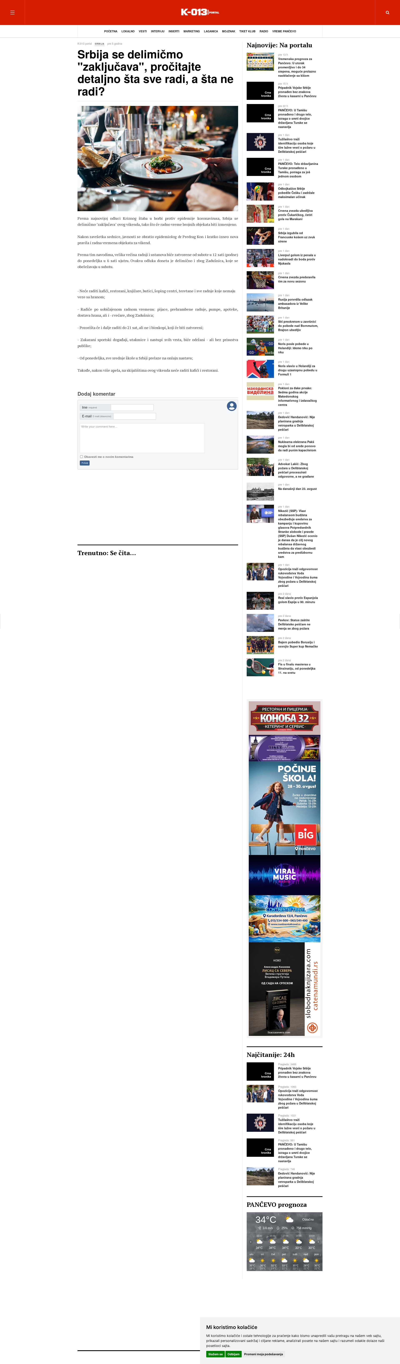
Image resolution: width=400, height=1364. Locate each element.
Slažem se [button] (215, 1354)
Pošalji (85, 463)
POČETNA (110, 31)
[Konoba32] (284, 717)
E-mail (96, 416)
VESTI (143, 31)
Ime (89, 407)
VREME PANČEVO (284, 31)
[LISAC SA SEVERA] (284, 988)
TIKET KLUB (247, 31)
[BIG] (284, 808)
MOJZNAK (228, 31)
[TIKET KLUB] (284, 747)
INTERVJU (157, 31)
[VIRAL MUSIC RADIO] (284, 874)
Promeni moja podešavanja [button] (263, 1354)
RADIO (264, 31)
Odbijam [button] (234, 1354)
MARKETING (192, 31)
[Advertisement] (158, 507)
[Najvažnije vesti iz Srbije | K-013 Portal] (200, 12)
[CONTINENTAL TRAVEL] (284, 918)
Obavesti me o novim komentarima (108, 456)
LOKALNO (128, 31)
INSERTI (174, 31)
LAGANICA (211, 31)
